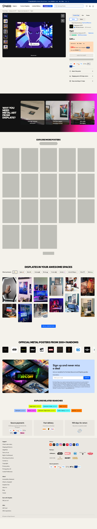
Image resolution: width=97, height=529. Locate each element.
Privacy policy (63, 383)
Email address (56, 375)
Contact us (5, 460)
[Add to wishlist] (63, 16)
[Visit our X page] (64, 444)
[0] (86, 6)
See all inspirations (48, 326)
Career (4, 493)
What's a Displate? (7, 482)
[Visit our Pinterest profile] (67, 444)
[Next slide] (89, 350)
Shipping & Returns (7, 447)
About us (4, 487)
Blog (3, 490)
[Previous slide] (8, 350)
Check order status (7, 444)
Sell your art (5, 500)
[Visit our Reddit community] (50, 444)
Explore (15, 6)
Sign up (87, 377)
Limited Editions (36, 6)
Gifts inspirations (6, 511)
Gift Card (4, 508)
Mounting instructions (8, 458)
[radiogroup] (81, 15)
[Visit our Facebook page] (77, 444)
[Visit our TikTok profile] (54, 444)
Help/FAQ (5, 450)
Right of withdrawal (7, 455)
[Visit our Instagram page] (60, 444)
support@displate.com (70, 388)
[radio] (76, 15)
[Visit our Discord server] (70, 444)
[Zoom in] (63, 21)
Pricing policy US (6, 469)
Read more (91, 33)
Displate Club (47, 6)
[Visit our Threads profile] (74, 444)
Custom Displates (25, 6)
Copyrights (5, 463)
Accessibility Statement (8, 479)
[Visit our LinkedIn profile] (57, 444)
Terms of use (5, 452)
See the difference (86, 22)
